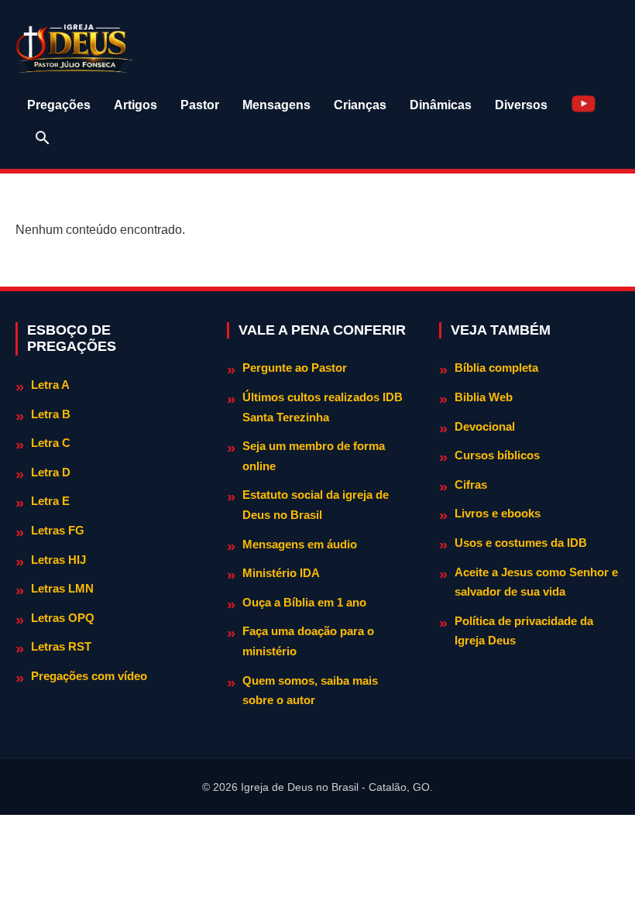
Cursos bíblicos (497, 455)
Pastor (199, 105)
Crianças (360, 105)
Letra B (50, 414)
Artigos (135, 105)
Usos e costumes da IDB (521, 542)
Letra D (50, 472)
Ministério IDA (281, 572)
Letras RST (61, 646)
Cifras (471, 484)
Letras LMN (62, 588)
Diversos (521, 105)
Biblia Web (484, 397)
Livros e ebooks (498, 513)
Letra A (50, 384)
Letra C (50, 442)
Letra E (50, 500)
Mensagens (276, 105)
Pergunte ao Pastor (294, 367)
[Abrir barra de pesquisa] (42, 137)
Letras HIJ (58, 559)
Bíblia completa (496, 367)
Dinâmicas (441, 105)
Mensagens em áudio (299, 544)
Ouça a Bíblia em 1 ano (304, 602)
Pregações (59, 105)
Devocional (485, 426)
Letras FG (57, 530)
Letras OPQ (62, 617)
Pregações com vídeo (89, 675)
